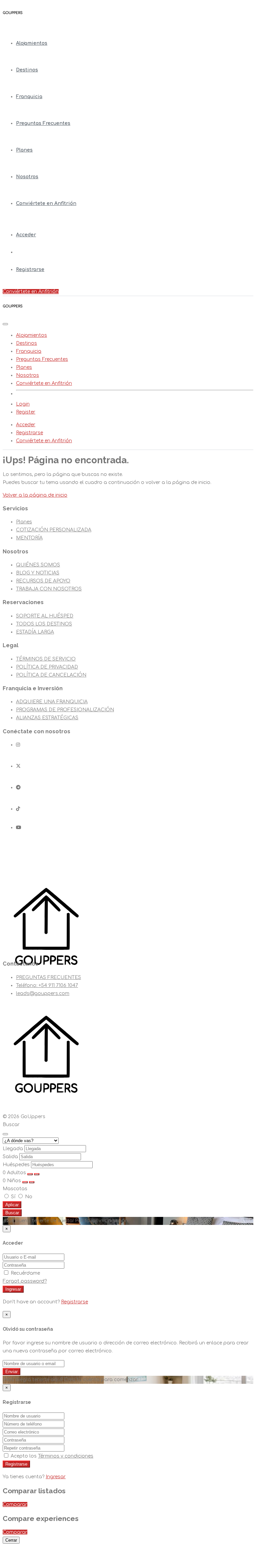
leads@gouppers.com (42, 993)
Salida (10, 1156)
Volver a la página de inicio (35, 495)
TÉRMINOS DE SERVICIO (46, 659)
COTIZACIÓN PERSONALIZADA (53, 529)
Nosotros (27, 176)
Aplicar (12, 1204)
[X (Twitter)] (18, 766)
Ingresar (13, 1289)
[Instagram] (18, 744)
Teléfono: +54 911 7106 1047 (47, 985)
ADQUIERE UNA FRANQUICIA (52, 701)
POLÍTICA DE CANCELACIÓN (51, 675)
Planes (24, 150)
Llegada (13, 1148)
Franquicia (29, 96)
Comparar (15, 1504)
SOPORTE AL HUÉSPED (44, 615)
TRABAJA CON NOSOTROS (49, 588)
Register (25, 412)
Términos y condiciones (65, 1456)
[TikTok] (18, 808)
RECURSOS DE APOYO (43, 580)
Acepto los (51, 1456)
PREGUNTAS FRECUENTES (48, 977)
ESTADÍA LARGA (35, 631)
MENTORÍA (29, 537)
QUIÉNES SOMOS (38, 564)
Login (23, 404)
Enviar (11, 1371)
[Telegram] (18, 787)
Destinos (27, 69)
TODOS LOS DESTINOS (44, 623)
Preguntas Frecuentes (43, 123)
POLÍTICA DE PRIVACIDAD (47, 667)
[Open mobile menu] (5, 324)
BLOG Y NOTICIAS (37, 572)
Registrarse (30, 269)
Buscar (12, 1212)
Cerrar (11, 1540)
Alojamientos (31, 43)
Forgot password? (25, 1281)
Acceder (26, 234)
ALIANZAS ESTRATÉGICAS (47, 717)
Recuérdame (24, 1273)
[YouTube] (18, 827)
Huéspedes (16, 1164)
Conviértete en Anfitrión (46, 203)
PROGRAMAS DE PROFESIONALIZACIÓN (65, 709)
